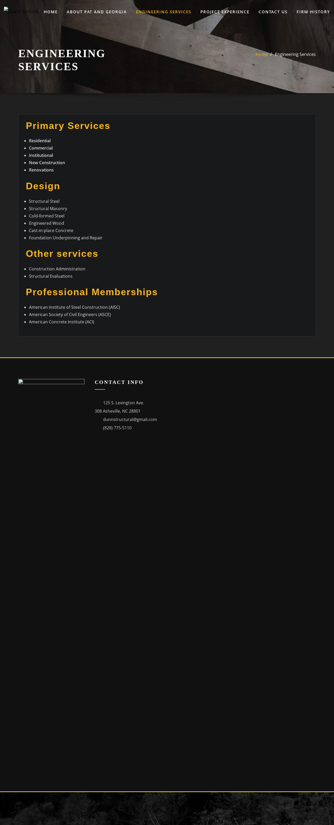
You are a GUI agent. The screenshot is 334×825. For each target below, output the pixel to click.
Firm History (313, 11)
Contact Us (273, 11)
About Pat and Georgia (97, 11)
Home (51, 11)
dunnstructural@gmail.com (130, 419)
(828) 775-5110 (117, 428)
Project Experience (224, 11)
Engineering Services (163, 11)
